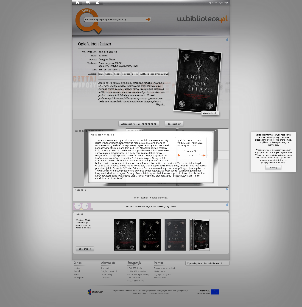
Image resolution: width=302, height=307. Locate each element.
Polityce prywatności (282, 152)
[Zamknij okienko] (216, 130)
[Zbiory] (87, 2)
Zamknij (273, 167)
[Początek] (77, 2)
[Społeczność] (97, 2)
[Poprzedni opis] (178, 155)
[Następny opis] (203, 155)
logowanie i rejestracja (218, 3)
